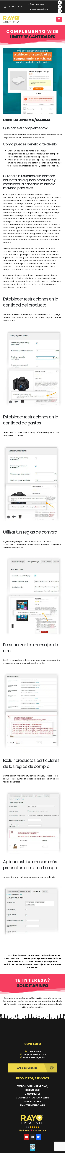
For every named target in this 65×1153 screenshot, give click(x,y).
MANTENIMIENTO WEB (32, 1105)
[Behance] (38, 1137)
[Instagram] (60, 11)
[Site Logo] (11, 19)
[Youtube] (60, 7)
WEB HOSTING (32, 1101)
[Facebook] (60, 2)
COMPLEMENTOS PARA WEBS (32, 1097)
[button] (59, 19)
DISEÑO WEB (32, 1090)
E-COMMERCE (33, 1093)
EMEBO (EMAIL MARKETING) (32, 1086)
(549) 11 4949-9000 (37, 4)
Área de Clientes (15, 7)
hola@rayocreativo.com (40, 9)
